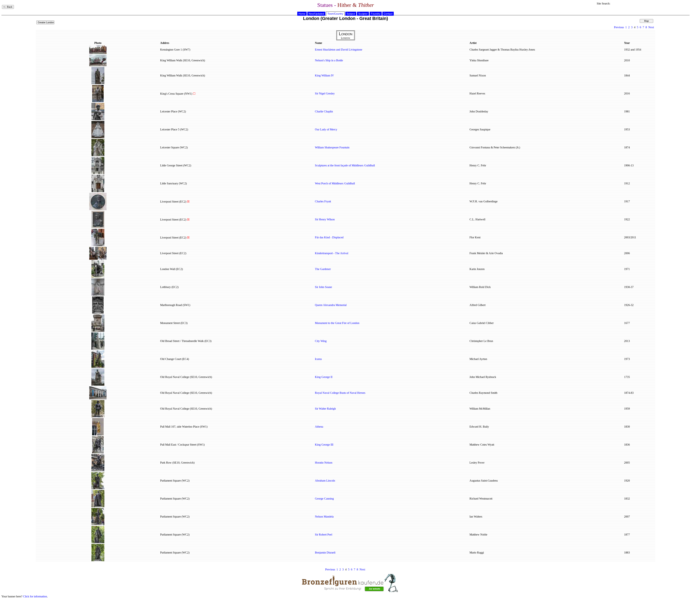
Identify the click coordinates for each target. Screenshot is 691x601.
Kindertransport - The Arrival (331, 253)
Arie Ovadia (496, 253)
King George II (323, 376)
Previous (619, 27)
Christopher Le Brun (481, 341)
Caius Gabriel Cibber (481, 323)
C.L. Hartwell (477, 219)
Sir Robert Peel (323, 534)
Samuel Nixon (477, 75)
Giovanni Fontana (479, 147)
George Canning (324, 498)
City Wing (321, 341)
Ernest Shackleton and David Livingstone (338, 49)
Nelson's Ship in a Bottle (329, 60)
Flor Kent (474, 237)
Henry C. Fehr (477, 165)
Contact (388, 13)
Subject (351, 13)
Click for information (35, 596)
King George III (324, 444)
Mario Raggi (476, 552)
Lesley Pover (476, 462)
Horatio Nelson (323, 462)
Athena (319, 426)
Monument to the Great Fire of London (337, 323)
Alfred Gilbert (477, 305)
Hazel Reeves (477, 93)
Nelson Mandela (324, 516)
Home (302, 13)
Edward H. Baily (479, 426)
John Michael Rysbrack (482, 376)
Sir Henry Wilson (325, 219)
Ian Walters (475, 516)
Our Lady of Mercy (326, 129)
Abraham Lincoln (325, 480)
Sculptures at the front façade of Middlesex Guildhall (345, 165)
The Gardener (323, 269)
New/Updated (316, 13)
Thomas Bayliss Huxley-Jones (517, 49)
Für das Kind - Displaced (329, 237)
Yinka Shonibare (479, 60)
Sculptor (363, 13)
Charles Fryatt (323, 201)
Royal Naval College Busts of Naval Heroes (340, 392)
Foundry (375, 13)
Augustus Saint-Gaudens (483, 480)
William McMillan (479, 408)
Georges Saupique (479, 129)
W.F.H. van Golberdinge (483, 201)
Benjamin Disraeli (325, 552)
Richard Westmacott (480, 498)
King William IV (324, 75)
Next (651, 27)
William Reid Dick (480, 287)
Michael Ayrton (478, 358)
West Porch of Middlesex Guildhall (335, 183)
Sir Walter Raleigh (325, 408)
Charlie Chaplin (324, 111)
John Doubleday (478, 111)
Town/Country (335, 13)
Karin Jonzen (477, 269)
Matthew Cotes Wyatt (481, 444)
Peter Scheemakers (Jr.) (507, 147)
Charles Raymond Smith (483, 392)
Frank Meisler (477, 253)
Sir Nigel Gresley (325, 93)
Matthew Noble (478, 534)
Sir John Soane (323, 287)
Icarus (318, 358)
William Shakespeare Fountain (332, 147)
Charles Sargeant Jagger (483, 49)
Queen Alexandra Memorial (331, 305)
